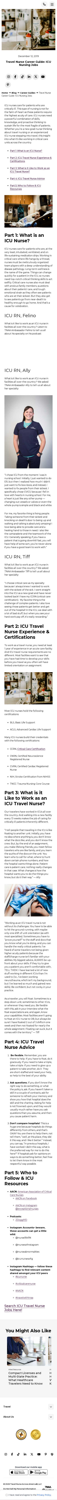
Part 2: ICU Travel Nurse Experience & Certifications (31, 159)
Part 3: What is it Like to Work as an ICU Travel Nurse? (30, 170)
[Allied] (6, 1455)
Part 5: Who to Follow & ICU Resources (25, 187)
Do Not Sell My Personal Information (19, 1489)
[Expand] (51, 1407)
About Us (8, 1416)
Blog (14, 93)
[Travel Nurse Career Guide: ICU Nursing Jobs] (29, 77)
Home (5, 93)
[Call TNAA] (44, 4)
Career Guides (27, 93)
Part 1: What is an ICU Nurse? (26, 150)
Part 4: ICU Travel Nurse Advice (27, 178)
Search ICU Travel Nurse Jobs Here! (24, 1308)
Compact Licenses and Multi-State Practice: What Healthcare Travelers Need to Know (25, 1378)
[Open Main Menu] (52, 4)
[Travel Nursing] (31, 1455)
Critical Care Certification (31, 749)
